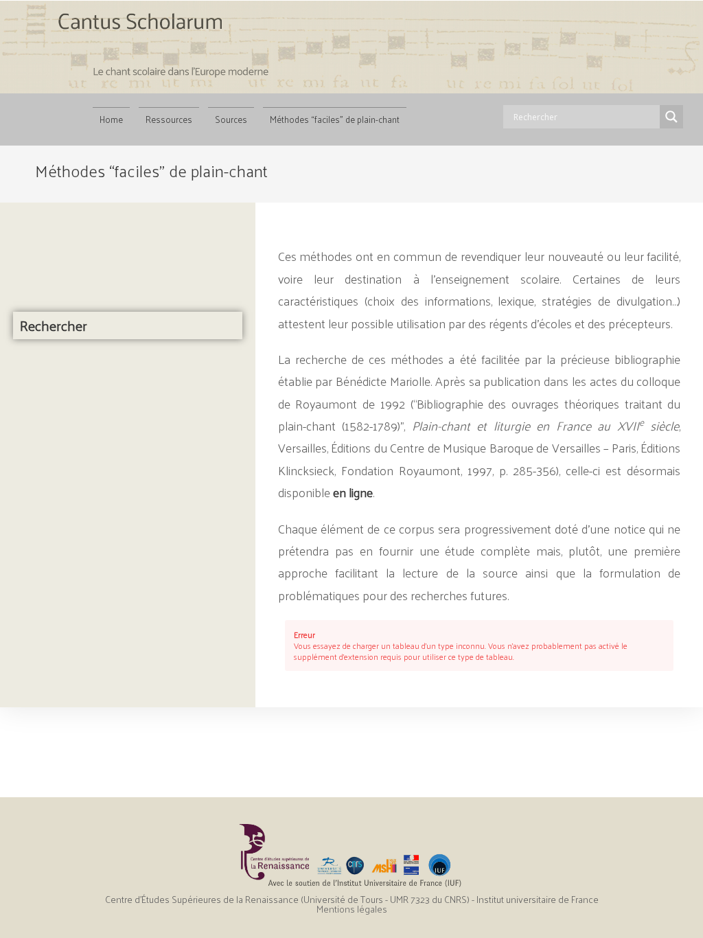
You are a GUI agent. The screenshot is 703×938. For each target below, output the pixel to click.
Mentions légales (351, 908)
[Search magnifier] (671, 116)
